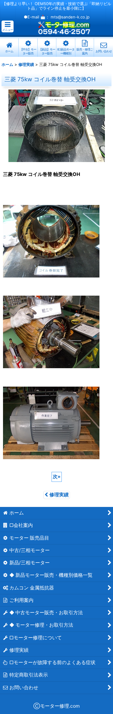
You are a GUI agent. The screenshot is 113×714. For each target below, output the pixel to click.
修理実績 (59, 495)
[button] (8, 26)
